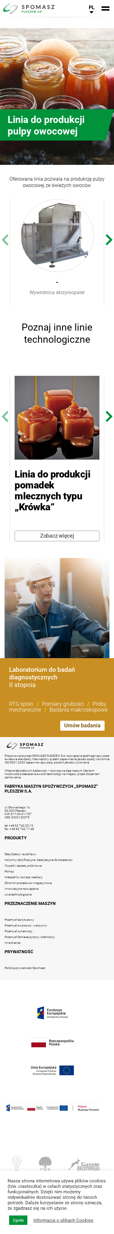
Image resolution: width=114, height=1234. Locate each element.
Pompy (9, 871)
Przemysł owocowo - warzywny (26, 925)
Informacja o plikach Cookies (63, 1220)
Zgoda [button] (18, 1220)
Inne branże (12, 942)
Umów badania (82, 725)
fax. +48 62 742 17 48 (19, 829)
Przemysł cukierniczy (19, 931)
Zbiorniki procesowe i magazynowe (28, 883)
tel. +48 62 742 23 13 (19, 825)
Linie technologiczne (18, 894)
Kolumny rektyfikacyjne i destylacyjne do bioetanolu (39, 860)
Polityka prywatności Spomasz (25, 968)
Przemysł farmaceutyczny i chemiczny (30, 937)
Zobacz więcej (57, 535)
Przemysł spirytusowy (19, 919)
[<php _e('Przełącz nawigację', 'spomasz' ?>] (105, 8)
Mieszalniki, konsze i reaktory (24, 877)
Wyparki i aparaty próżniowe (23, 865)
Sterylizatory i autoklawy (20, 854)
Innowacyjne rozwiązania (21, 888)
